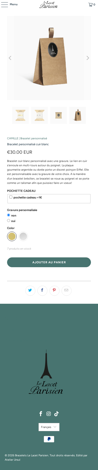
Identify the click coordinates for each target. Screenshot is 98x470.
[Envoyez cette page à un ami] (67, 291)
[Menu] (2, 4)
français (46, 427)
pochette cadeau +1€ (27, 197)
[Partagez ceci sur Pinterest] (54, 291)
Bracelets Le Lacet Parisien (31, 455)
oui (13, 221)
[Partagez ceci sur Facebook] (42, 291)
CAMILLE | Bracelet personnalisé (27, 138)
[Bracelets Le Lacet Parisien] (49, 4)
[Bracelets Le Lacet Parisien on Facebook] (40, 414)
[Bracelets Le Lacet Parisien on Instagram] (48, 414)
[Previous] (10, 58)
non (13, 215)
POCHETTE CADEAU (21, 191)
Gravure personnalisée (22, 210)
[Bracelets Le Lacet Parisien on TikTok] (56, 414)
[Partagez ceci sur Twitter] (30, 291)
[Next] (87, 58)
